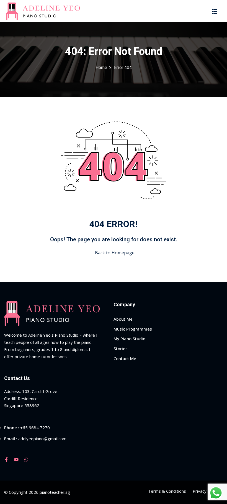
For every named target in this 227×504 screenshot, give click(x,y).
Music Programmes (133, 329)
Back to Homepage (115, 253)
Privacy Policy (206, 491)
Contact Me (125, 358)
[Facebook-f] (6, 459)
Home (101, 67)
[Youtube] (16, 459)
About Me (123, 319)
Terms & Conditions (167, 491)
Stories (121, 348)
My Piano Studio (129, 338)
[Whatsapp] (26, 459)
